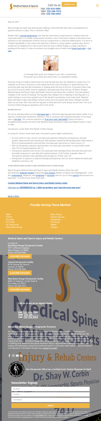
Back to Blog (13, 196)
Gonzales (10, 219)
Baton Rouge (56, 214)
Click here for (44, 187)
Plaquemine (55, 219)
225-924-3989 (53, 8)
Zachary (53, 227)
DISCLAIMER (39, 415)
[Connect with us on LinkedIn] (21, 356)
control (75, 175)
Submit (50, 405)
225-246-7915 (54, 11)
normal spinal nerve (28, 35)
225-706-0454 (53, 13)
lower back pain (78, 48)
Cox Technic (50, 173)
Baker (8, 214)
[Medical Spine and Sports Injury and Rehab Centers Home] (24, 6)
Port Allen (10, 222)
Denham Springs (57, 217)
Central (9, 217)
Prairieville (55, 222)
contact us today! (49, 348)
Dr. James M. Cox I (26, 417)
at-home (51, 175)
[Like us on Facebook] (9, 356)
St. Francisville (12, 224)
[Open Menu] (97, 5)
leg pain (17, 119)
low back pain (43, 114)
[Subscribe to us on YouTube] (17, 356)
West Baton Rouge (14, 227)
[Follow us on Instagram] (13, 356)
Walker (53, 224)
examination (17, 175)
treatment (40, 175)
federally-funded (27, 173)
